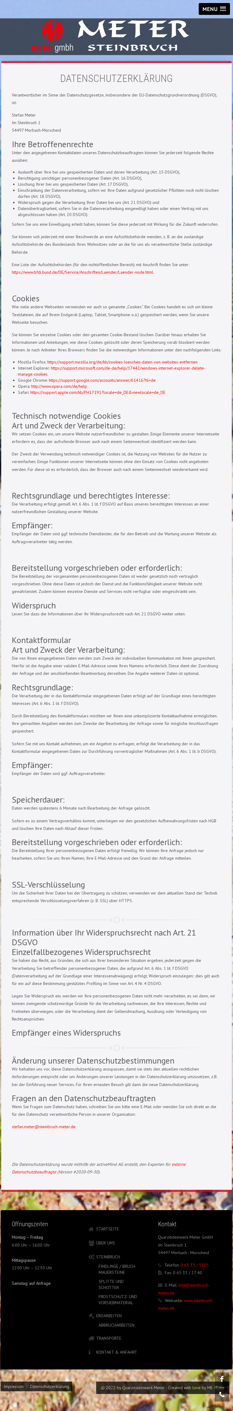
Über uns (105, 1243)
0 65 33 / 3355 (195, 1265)
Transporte (108, 1338)
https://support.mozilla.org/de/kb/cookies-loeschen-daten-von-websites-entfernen (122, 362)
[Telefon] (222, 1395)
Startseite (107, 1229)
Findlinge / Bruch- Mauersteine (117, 1269)
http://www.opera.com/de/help (59, 386)
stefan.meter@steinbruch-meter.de (44, 1126)
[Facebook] (222, 1379)
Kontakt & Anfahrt (116, 1352)
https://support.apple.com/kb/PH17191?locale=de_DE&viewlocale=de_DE (97, 392)
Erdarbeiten (109, 1315)
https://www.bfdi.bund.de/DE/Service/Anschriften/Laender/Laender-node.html (82, 272)
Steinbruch (108, 1257)
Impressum (14, 1386)
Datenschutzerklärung (49, 1386)
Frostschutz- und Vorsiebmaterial (118, 1299)
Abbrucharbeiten (116, 1325)
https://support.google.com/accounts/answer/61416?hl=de (102, 380)
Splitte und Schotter (111, 1284)
